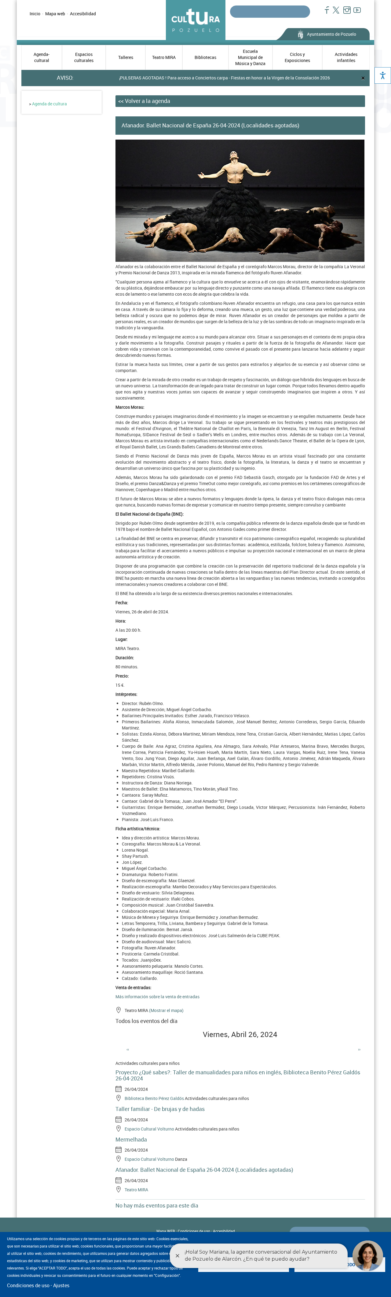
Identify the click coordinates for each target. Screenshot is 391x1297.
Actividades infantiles (346, 57)
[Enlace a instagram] (344, 13)
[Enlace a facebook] (324, 13)
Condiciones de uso (194, 1231)
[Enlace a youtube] (354, 13)
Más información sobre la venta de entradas (157, 996)
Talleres (125, 57)
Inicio (35, 13)
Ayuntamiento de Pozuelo (331, 34)
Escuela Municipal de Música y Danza (250, 57)
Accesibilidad (83, 13)
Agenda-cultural (41, 57)
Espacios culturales (83, 57)
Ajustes (61, 1285)
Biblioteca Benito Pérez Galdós (154, 1098)
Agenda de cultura (49, 104)
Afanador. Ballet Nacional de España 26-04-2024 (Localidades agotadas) (204, 1169)
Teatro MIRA (164, 57)
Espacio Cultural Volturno (149, 1129)
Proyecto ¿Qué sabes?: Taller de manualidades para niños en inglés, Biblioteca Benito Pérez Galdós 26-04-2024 (237, 1075)
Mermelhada (131, 1139)
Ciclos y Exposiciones (297, 57)
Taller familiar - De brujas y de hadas (160, 1108)
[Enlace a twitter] (334, 13)
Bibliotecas (205, 57)
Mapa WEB (165, 1231)
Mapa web (55, 13)
